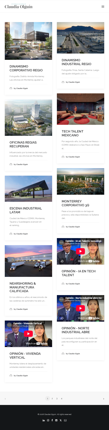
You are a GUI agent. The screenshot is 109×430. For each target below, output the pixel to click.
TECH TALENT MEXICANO (72, 133)
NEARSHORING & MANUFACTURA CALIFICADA (23, 287)
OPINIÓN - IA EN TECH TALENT (79, 273)
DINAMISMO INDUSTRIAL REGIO (76, 62)
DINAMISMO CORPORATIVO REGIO (26, 68)
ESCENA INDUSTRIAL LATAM (26, 210)
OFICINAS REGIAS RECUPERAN (23, 144)
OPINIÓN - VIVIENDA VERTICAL (25, 355)
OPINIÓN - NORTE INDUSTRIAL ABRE (76, 330)
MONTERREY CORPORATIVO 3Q (75, 203)
